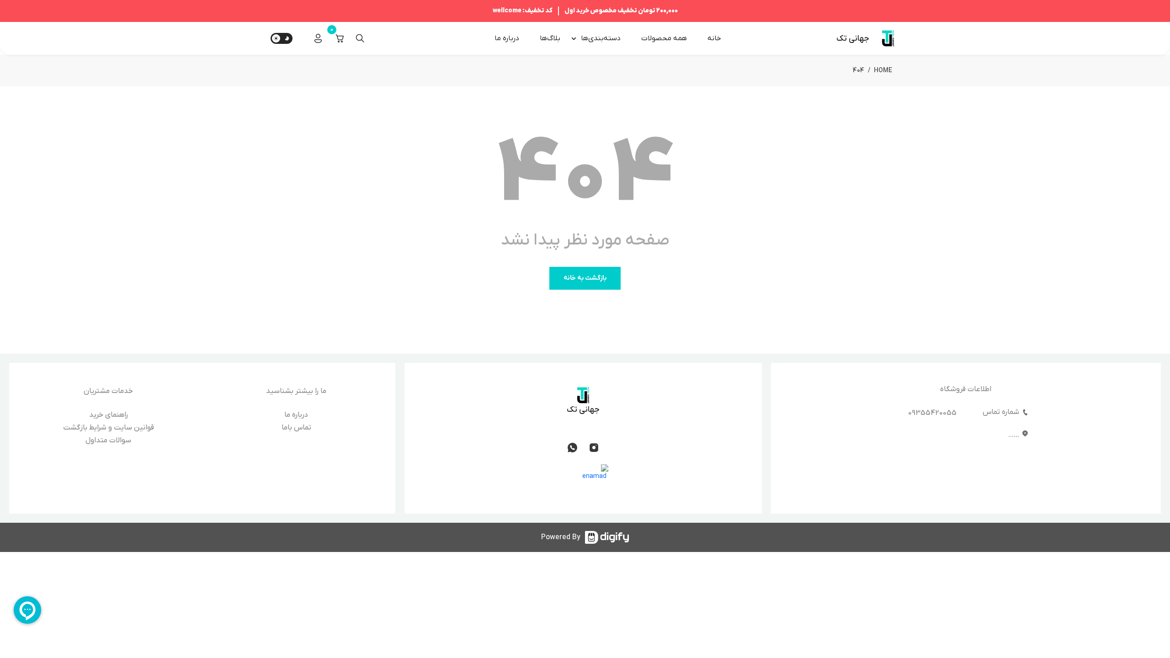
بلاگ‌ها (550, 38)
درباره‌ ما (507, 38)
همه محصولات (664, 38)
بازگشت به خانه (585, 278)
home (883, 70)
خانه (714, 38)
